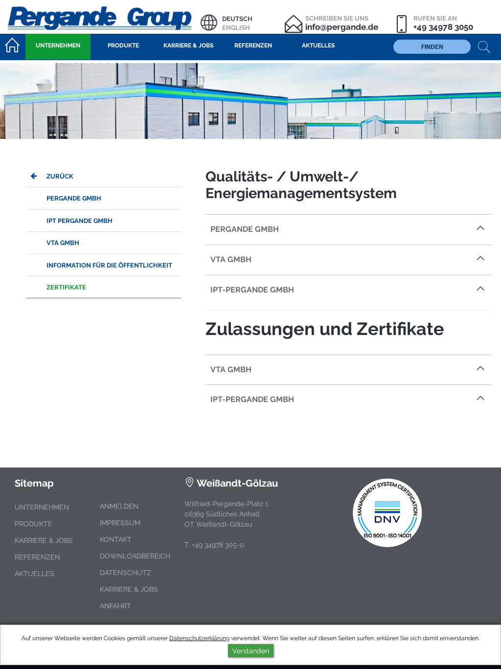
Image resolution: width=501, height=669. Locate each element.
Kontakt (116, 539)
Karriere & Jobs (44, 540)
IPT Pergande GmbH (79, 220)
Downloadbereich (135, 556)
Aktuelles (34, 574)
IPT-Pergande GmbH (252, 289)
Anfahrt (115, 606)
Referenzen (37, 557)
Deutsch (237, 18)
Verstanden (250, 651)
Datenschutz (125, 573)
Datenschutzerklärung (199, 638)
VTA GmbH (62, 242)
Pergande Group (100, 17)
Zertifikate (66, 287)
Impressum (120, 523)
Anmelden (119, 506)
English (236, 27)
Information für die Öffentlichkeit (109, 265)
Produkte (33, 524)
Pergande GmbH (73, 198)
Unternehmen (42, 507)
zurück (59, 176)
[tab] (348, 229)
